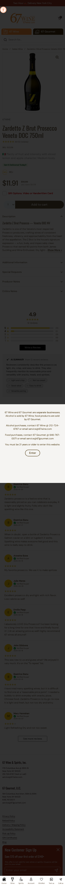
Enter (32, 453)
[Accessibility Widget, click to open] (3, 10)
